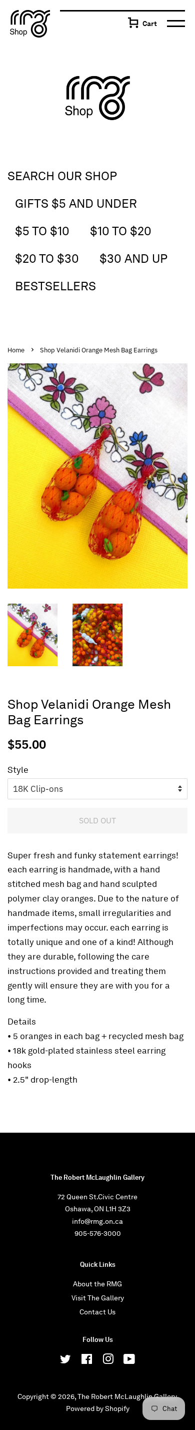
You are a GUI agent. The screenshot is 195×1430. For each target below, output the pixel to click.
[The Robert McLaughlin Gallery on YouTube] (129, 1360)
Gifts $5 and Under (76, 203)
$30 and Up (134, 258)
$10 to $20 (121, 231)
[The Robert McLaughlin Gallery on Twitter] (65, 1360)
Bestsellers (55, 286)
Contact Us (98, 1311)
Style (18, 770)
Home (16, 350)
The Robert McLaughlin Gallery (127, 1396)
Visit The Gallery (98, 1297)
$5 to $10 (42, 231)
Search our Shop (62, 176)
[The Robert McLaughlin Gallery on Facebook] (86, 1360)
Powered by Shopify (98, 1408)
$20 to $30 (47, 258)
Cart (149, 24)
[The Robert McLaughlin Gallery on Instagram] (108, 1360)
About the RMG (97, 1283)
